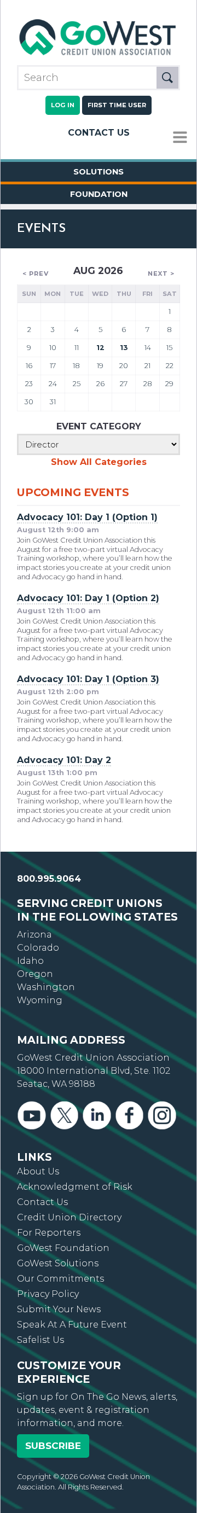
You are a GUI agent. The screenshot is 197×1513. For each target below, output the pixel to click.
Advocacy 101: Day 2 (64, 760)
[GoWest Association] (98, 55)
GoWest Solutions (58, 1263)
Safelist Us (40, 1340)
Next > (161, 273)
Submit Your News (59, 1309)
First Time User (117, 105)
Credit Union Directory (69, 1217)
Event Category (98, 426)
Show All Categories (99, 462)
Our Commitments (60, 1278)
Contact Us (99, 132)
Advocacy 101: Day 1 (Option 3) (88, 679)
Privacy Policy (48, 1294)
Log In (62, 105)
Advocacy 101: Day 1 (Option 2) (88, 598)
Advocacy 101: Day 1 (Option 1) (87, 517)
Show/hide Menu (180, 137)
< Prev (35, 273)
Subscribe (53, 1445)
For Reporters (48, 1232)
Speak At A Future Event (72, 1324)
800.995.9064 (49, 879)
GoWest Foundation (63, 1248)
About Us (38, 1171)
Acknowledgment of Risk (74, 1187)
